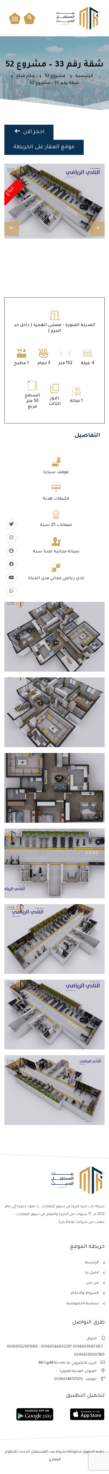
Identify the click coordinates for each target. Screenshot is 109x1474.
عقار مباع (25, 76)
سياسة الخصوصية (83, 1304)
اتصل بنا (92, 1273)
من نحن (92, 1283)
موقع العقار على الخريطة (44, 147)
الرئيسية (84, 76)
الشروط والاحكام (85, 1293)
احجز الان (33, 132)
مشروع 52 (55, 76)
